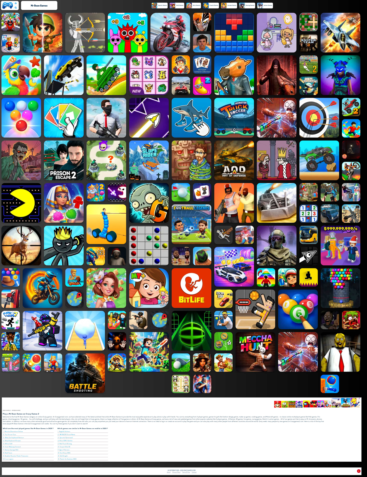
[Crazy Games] (16, 3)
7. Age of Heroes (63, 450)
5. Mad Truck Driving (65, 444)
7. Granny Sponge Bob (10, 450)
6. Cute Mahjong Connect (12, 447)
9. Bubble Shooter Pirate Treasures (15, 456)
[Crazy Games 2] (7, 9)
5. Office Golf (7, 444)
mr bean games (16, 410)
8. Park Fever (7, 453)
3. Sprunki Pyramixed (65, 437)
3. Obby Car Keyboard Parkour (13, 437)
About (169, 472)
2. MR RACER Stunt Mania (66, 434)
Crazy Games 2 (7, 410)
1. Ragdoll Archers (64, 431)
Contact (194, 472)
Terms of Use (186, 472)
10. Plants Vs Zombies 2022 (67, 459)
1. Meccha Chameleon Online (13, 431)
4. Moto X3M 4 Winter (65, 441)
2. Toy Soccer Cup (9, 434)
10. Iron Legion (8, 459)
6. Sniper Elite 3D (64, 447)
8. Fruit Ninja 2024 (64, 453)
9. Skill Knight (63, 456)
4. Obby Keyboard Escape (12, 441)
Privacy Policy (176, 472)
